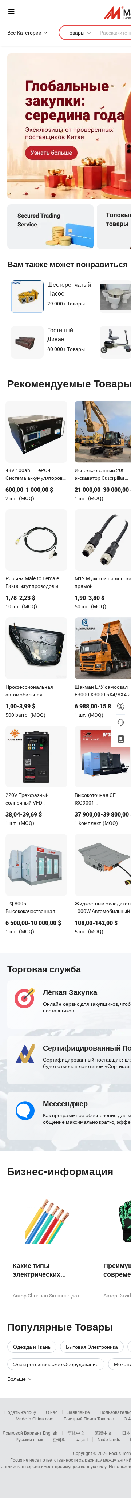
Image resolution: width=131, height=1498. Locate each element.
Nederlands (109, 1439)
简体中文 (76, 1433)
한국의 (59, 1439)
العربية (82, 1439)
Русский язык (29, 1439)
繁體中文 (103, 1433)
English (50, 1433)
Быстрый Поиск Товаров (89, 1419)
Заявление (78, 1412)
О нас (51, 1412)
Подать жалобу (20, 1412)
